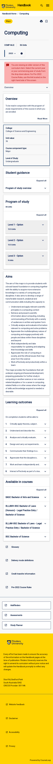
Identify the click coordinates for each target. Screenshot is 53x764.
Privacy (12, 746)
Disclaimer (13, 718)
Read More (42, 119)
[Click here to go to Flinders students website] (8, 7)
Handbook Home (9, 14)
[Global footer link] (15, 643)
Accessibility (14, 732)
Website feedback (16, 704)
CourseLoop (45, 760)
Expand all (41, 181)
